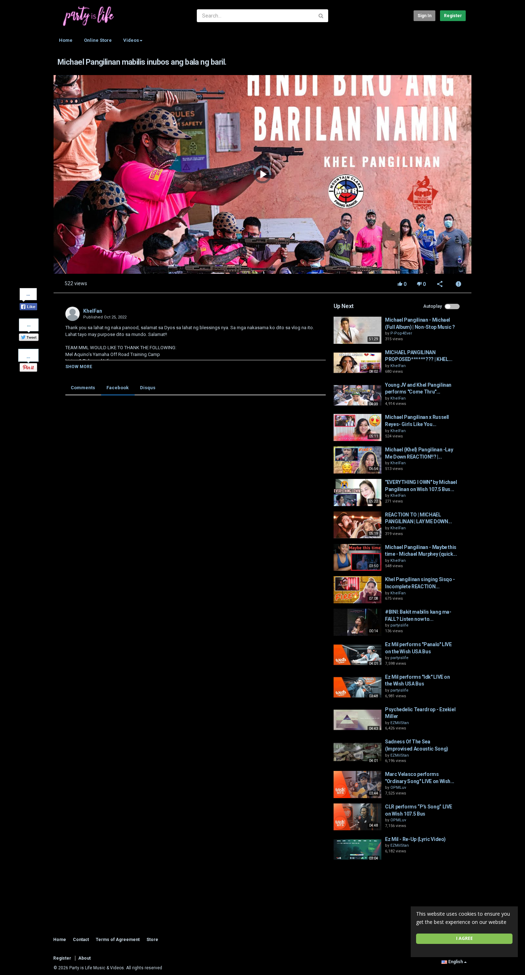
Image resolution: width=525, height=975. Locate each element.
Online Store (98, 40)
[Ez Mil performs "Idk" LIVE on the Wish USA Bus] (357, 687)
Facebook (117, 387)
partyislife (399, 625)
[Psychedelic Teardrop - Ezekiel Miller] (357, 719)
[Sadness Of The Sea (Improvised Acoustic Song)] (357, 752)
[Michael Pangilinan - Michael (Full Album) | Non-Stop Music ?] (357, 330)
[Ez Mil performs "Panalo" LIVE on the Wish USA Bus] (357, 654)
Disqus (147, 387)
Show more (78, 366)
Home (65, 40)
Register (453, 15)
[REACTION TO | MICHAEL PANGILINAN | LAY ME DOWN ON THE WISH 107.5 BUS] (357, 525)
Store (152, 939)
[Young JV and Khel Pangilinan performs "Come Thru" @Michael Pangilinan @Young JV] (357, 395)
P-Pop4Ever (401, 333)
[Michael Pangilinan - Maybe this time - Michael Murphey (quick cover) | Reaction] (357, 557)
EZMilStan (399, 723)
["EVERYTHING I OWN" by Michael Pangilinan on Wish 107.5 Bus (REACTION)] (357, 492)
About (84, 958)
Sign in (424, 15)
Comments (83, 387)
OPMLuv (398, 787)
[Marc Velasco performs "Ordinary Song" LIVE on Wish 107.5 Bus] (357, 784)
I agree (464, 938)
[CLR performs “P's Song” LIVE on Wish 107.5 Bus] (357, 817)
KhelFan (92, 311)
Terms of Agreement (118, 939)
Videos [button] (131, 40)
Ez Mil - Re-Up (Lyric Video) (415, 839)
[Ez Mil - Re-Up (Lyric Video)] (357, 849)
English (455, 961)
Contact (81, 939)
